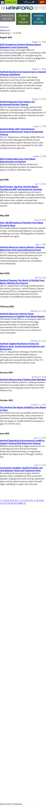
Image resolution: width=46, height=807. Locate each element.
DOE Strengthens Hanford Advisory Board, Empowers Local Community (20, 46)
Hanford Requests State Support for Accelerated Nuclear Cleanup (17, 103)
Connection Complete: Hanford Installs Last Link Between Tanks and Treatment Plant (21, 469)
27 (17, 503)
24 (9, 503)
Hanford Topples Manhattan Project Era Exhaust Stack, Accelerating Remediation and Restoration (22, 346)
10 (15, 500)
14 (26, 500)
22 (4, 503)
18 (37, 500)
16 (32, 500)
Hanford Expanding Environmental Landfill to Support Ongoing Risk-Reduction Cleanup (22, 442)
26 (14, 503)
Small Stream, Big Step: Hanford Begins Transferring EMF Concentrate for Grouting (21, 188)
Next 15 (22, 503)
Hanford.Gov (4, 27)
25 (12, 503)
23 (6, 503)
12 (21, 500)
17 (34, 500)
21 (1, 503)
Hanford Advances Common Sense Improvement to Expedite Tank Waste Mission (22, 315)
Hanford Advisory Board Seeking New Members (23, 379)
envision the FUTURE (39, 19)
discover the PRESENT (23, 19)
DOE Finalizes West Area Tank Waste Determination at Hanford (17, 160)
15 (29, 500)
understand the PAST (7, 17)
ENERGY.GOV (11, 2)
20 (42, 500)
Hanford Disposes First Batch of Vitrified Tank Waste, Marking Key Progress (22, 281)
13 (23, 500)
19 (40, 500)
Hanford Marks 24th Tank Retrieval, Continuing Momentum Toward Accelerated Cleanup (21, 132)
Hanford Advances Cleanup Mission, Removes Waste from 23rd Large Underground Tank (22, 248)
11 (18, 500)
